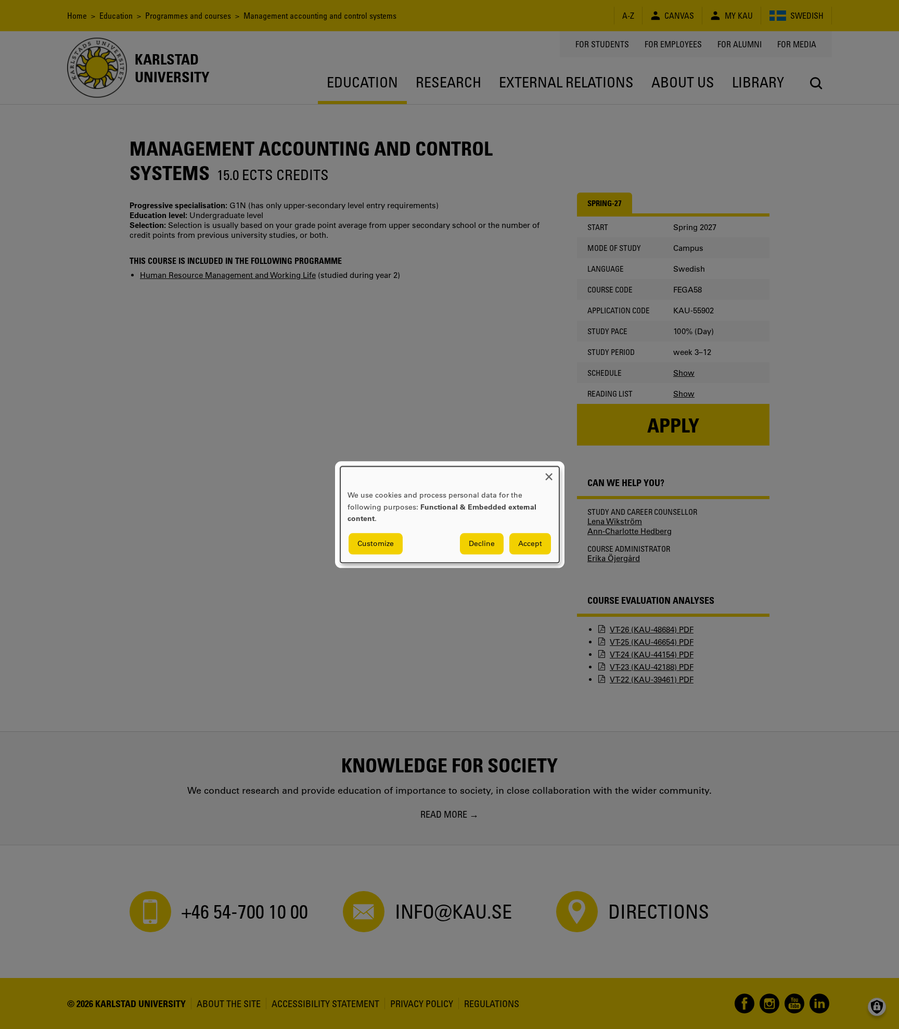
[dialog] (449, 514)
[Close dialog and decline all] (548, 472)
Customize (375, 543)
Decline (482, 543)
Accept (530, 543)
